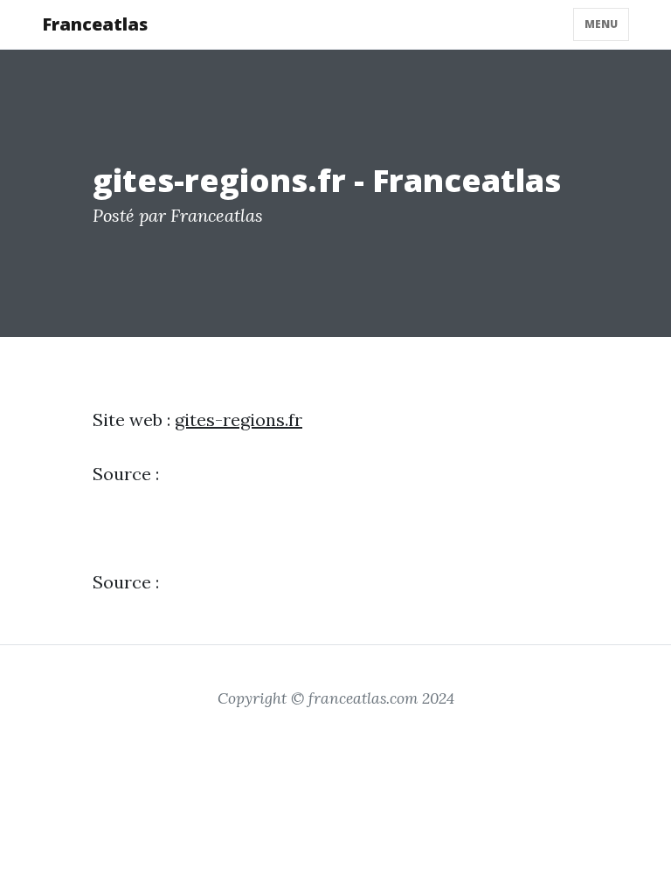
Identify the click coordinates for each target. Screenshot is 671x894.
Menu (601, 24)
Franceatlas (95, 24)
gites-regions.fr (238, 419)
